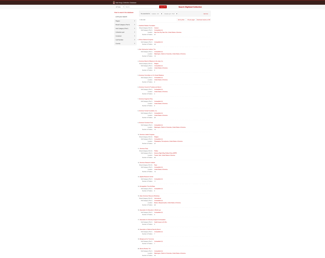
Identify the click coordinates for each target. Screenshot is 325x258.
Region (118, 21)
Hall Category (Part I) (122, 28)
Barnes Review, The (145, 248)
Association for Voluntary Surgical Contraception (153, 219)
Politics (156, 151)
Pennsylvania (165, 141)
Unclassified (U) (158, 30)
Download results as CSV (203, 20)
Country (118, 43)
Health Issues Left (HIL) (160, 222)
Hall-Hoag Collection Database (121, 2)
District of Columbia (166, 54)
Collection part (120, 32)
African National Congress (146, 39)
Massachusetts (163, 203)
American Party (144, 148)
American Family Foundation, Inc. (148, 111)
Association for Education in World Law (150, 210)
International (157, 198)
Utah (160, 155)
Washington (157, 54)
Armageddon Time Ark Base (147, 186)
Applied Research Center (146, 176)
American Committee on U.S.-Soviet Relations (151, 75)
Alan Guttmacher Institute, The (147, 49)
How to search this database (123, 12)
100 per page (190, 20)
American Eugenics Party (146, 99)
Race (155, 165)
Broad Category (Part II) (123, 25)
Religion (156, 63)
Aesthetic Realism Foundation (147, 25)
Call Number (119, 40)
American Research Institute (147, 162)
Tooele (156, 155)
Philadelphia (157, 141)
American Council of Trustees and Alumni (150, 87)
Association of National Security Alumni (150, 229)
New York (164, 32)
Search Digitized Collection (190, 7)
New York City (158, 32)
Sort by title (181, 20)
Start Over (206, 13)
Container (119, 36)
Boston (156, 203)
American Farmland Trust (146, 122)
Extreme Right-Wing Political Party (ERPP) (165, 153)
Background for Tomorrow (147, 239)
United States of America (174, 32)
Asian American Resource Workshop (149, 196)
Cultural (156, 28)
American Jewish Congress (147, 134)
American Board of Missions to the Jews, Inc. (151, 61)
